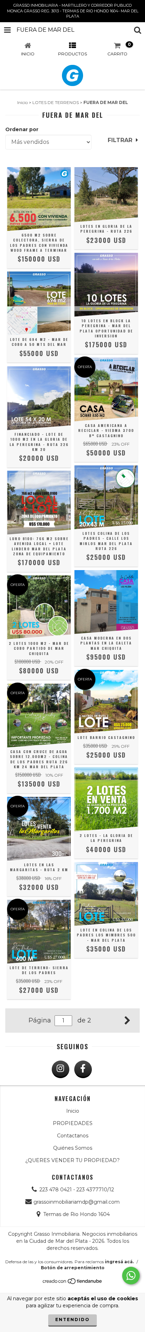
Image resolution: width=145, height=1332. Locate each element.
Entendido (72, 1319)
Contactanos (72, 1135)
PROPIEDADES (73, 1123)
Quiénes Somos (72, 1148)
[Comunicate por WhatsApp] (131, 1275)
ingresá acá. (119, 1261)
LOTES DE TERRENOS (55, 102)
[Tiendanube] (72, 1282)
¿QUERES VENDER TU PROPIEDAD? (72, 1160)
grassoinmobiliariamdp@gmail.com (76, 1202)
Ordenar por (21, 129)
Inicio (22, 102)
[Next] (127, 1019)
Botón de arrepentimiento (73, 1267)
